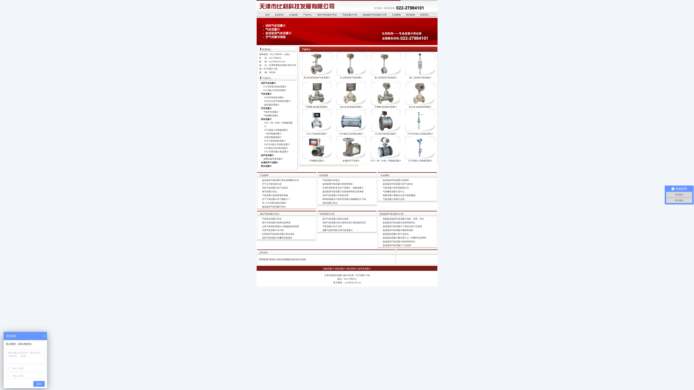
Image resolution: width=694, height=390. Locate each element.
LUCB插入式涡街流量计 (274, 90)
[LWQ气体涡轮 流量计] (316, 131)
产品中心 (307, 15)
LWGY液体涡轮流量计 (275, 141)
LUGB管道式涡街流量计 (275, 86)
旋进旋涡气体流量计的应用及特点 (399, 241)
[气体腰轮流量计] (316, 158)
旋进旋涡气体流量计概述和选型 (398, 230)
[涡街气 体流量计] (316, 75)
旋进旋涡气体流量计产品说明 (397, 245)
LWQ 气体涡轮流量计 (317, 134)
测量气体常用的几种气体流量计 (337, 230)
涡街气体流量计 (275, 25)
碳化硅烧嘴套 (284, 259)
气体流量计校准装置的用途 (275, 195)
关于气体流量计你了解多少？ (276, 199)
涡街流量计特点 (330, 203)
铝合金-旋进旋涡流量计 (351, 107)
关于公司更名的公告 (272, 184)
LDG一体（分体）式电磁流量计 (385, 160)
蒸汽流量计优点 (269, 191)
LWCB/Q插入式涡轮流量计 (277, 144)
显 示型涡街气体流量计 (386, 77)
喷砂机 (273, 259)
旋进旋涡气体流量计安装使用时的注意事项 (343, 191)
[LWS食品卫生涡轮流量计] (351, 131)
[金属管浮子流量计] (351, 158)
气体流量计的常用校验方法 (396, 188)
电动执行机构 (298, 259)
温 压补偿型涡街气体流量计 (316, 77)
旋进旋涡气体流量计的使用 (396, 180)
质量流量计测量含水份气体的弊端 (399, 195)
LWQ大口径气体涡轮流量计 (277, 101)
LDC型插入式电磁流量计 (420, 160)
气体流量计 (272, 29)
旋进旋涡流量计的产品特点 (396, 234)
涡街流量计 (351, 268)
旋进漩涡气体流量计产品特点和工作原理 (402, 226)
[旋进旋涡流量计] (316, 104)
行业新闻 (396, 15)
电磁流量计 (328, 268)
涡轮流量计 (340, 268)
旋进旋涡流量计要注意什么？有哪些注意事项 (404, 238)
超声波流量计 (267, 155)
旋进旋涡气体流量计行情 (375, 15)
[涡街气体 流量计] (420, 75)
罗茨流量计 (266, 108)
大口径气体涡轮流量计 (386, 134)
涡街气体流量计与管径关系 (335, 195)
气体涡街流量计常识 (272, 219)
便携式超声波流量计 (273, 159)
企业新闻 (293, 15)
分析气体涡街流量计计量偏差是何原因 (280, 226)
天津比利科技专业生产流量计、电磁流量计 (343, 188)
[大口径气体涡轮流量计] (385, 131)
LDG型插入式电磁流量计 (276, 130)
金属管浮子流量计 (269, 162)
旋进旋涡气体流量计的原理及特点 (399, 222)
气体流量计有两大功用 (393, 199)
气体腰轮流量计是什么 (393, 191)
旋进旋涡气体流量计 (278, 33)
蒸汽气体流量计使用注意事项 (276, 222)
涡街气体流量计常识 (327, 15)
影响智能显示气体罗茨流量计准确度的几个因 (344, 199)
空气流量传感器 (275, 36)
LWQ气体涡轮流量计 (274, 97)
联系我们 (424, 15)
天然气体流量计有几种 (273, 230)
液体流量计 (266, 119)
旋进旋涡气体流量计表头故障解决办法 (280, 180)
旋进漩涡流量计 (271, 104)
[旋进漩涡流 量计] (420, 158)
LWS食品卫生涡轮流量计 (276, 148)
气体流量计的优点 (331, 180)
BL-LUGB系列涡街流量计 (274, 203)
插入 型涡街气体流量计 (420, 77)
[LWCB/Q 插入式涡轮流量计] (420, 131)
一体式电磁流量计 (273, 133)
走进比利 (279, 15)
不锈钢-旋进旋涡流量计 (317, 107)
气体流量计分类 (349, 15)
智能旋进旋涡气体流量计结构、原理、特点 (403, 219)
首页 (267, 15)
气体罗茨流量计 (271, 112)
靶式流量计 (266, 166)
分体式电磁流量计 (273, 137)
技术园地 (410, 15)
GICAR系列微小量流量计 (276, 151)
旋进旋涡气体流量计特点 (274, 206)
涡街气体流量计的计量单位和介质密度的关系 (344, 222)
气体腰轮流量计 (271, 115)
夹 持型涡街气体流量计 (351, 77)
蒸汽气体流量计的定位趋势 (335, 219)
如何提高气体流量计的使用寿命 (337, 184)
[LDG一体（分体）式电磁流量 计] (385, 158)
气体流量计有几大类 (332, 226)
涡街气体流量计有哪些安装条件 (277, 238)
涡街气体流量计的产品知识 (275, 188)
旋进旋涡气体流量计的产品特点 (398, 184)
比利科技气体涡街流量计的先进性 (278, 234)
